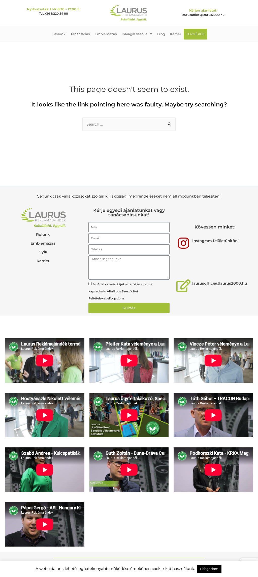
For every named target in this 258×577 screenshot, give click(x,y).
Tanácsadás (80, 34)
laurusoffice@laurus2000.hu (203, 15)
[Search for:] (129, 124)
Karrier (175, 34)
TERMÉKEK (195, 34)
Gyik (43, 252)
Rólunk (60, 34)
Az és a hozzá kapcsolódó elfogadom (120, 291)
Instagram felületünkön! (215, 240)
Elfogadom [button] (209, 569)
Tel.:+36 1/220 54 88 (53, 13)
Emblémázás (106, 34)
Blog (161, 34)
